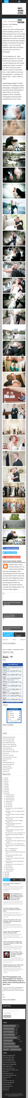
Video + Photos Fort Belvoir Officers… (11, 696)
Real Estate (5, 769)
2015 (5, 788)
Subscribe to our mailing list (11, 1010)
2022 (5, 779)
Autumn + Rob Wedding (10, 850)
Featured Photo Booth (8, 762)
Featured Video (6, 766)
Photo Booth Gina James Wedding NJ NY (14, 843)
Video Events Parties (7, 749)
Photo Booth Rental (7, 739)
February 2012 (9, 869)
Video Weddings (6, 748)
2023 (5, 778)
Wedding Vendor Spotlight (8, 746)
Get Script (8, 702)
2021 (5, 781)
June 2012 (8, 804)
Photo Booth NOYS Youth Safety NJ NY (14, 864)
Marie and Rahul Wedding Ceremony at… (11, 682)
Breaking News (6, 758)
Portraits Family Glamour (8, 744)
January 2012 (9, 871)
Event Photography (7, 740)
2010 (5, 874)
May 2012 (8, 806)
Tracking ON (17, 702)
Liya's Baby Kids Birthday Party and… (13, 668)
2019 (5, 784)
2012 (5, 793)
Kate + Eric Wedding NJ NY (11, 848)
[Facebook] (19, 1)
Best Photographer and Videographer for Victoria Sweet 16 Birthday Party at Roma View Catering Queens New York (14, 980)
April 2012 (8, 866)
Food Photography (7, 768)
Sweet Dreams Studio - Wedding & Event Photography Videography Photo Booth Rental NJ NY (14, 1095)
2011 (5, 872)
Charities (5, 753)
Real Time (12, 702)
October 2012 (9, 798)
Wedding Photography (8, 737)
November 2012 (9, 796)
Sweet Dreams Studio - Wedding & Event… (12, 690)
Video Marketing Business (9, 757)
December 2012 (9, 794)
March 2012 (8, 867)
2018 (5, 786)
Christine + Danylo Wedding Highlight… (11, 686)
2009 (5, 876)
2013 (5, 791)
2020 (5, 783)
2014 (5, 789)
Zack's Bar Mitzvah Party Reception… (11, 700)
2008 (5, 877)
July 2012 (8, 803)
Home (4, 997)
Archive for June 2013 (8, 693)
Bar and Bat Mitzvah (7, 742)
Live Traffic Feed (13, 664)
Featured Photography (8, 764)
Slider (4, 760)
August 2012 (9, 801)
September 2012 (9, 799)
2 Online (11, 721)
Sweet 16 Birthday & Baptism (9, 751)
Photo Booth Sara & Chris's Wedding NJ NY (15, 833)
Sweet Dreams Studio (18, 649)
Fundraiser (5, 771)
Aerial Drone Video (7, 755)
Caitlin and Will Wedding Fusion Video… (11, 675)
